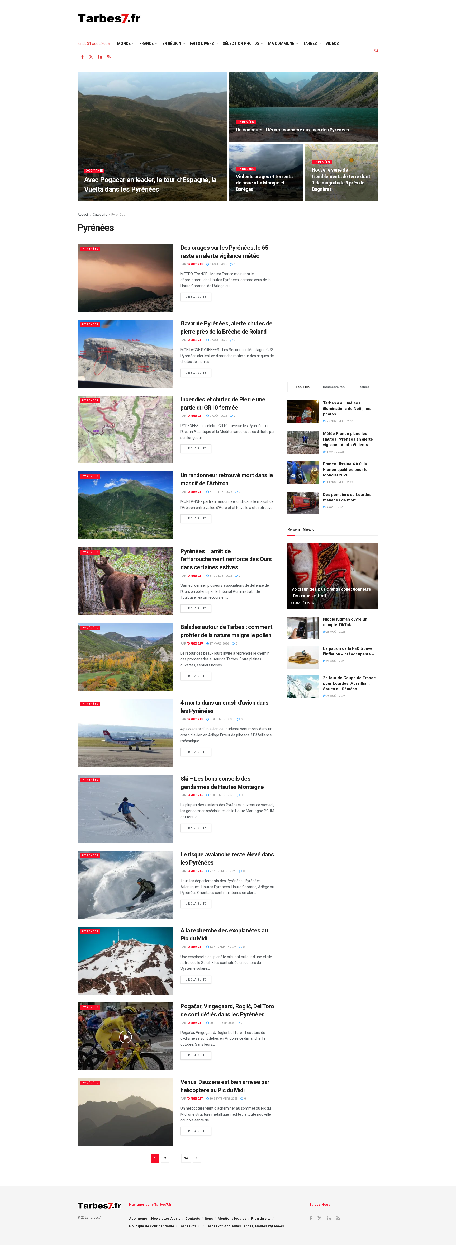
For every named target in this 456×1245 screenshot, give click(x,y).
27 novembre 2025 (222, 871)
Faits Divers (202, 43)
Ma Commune (281, 43)
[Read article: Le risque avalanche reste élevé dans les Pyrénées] (125, 885)
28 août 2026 (304, 603)
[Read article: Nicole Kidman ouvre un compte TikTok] (303, 628)
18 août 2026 (248, 140)
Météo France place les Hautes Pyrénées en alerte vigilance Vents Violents (348, 439)
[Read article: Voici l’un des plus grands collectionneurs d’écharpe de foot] (332, 576)
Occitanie (94, 170)
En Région (171, 43)
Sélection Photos (241, 43)
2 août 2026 (218, 340)
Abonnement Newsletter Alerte (154, 1218)
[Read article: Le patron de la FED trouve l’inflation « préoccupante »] (303, 657)
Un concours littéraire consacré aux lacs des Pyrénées (292, 129)
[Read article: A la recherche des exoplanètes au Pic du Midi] (125, 961)
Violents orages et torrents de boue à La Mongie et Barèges (264, 183)
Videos (332, 43)
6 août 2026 (218, 264)
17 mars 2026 (219, 643)
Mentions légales (232, 1218)
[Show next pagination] (197, 1158)
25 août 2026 (122, 199)
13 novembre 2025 (222, 947)
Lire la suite (198, 297)
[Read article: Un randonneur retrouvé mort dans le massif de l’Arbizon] (125, 505)
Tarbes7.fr (99, 199)
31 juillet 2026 (220, 492)
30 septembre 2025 (223, 1098)
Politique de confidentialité (151, 1226)
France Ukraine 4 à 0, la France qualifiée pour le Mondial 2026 (345, 469)
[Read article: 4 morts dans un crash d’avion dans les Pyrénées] (125, 733)
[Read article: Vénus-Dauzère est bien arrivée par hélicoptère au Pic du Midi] (125, 1112)
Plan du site (261, 1218)
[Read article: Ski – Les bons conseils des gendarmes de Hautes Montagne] (125, 809)
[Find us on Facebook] (82, 57)
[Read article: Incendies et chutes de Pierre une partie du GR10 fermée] (125, 429)
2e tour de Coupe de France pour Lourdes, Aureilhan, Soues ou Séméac (349, 683)
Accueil (83, 214)
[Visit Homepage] (109, 18)
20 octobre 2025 (221, 1023)
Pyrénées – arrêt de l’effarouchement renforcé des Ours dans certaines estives (226, 559)
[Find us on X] (91, 57)
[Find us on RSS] (109, 57)
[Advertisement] (282, 18)
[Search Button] (376, 50)
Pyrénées (246, 122)
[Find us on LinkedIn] (100, 57)
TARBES (310, 43)
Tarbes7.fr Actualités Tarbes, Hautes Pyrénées (245, 1226)
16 (186, 1158)
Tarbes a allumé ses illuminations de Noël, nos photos (347, 408)
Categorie (100, 214)
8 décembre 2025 (221, 719)
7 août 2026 (323, 199)
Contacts (192, 1218)
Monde (124, 43)
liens (209, 1218)
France (146, 43)
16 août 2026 (248, 199)
